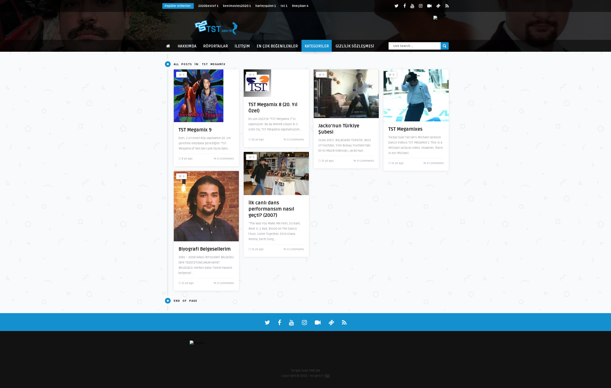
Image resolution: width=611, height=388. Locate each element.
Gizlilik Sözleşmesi (355, 46)
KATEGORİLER (317, 46)
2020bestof (208, 6)
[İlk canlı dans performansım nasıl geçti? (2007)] (276, 173)
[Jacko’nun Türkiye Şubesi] (346, 93)
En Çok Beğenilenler (277, 46)
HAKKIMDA (187, 46)
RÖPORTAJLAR (215, 46)
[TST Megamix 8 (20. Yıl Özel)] (257, 83)
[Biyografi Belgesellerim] (206, 206)
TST (327, 376)
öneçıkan (300, 6)
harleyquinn (265, 6)
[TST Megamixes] (416, 95)
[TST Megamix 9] (198, 95)
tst (284, 6)
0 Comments (225, 158)
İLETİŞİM (242, 46)
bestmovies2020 (237, 6)
